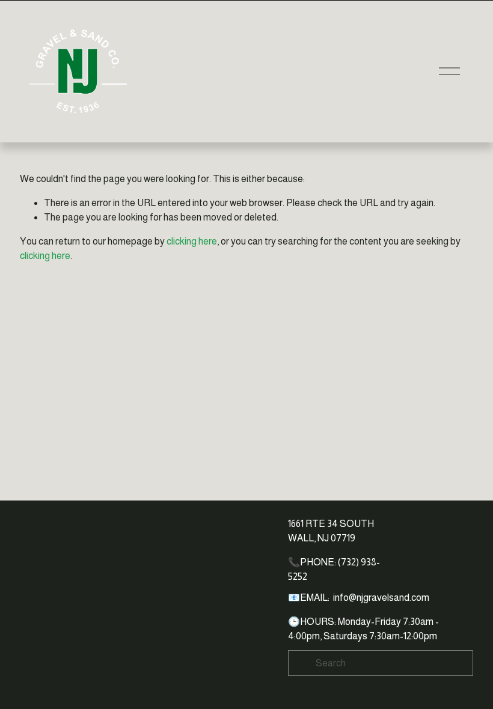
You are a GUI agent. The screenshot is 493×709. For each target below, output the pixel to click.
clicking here (192, 241)
